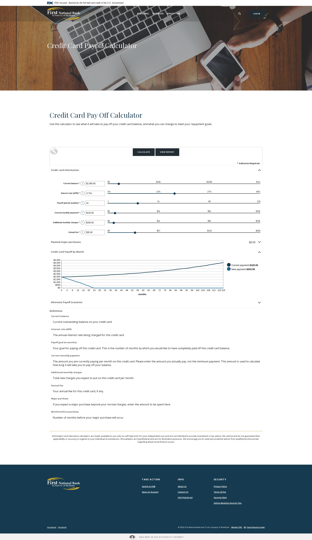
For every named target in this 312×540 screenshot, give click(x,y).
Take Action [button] (151, 479)
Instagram (51, 527)
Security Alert (220, 497)
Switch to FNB (148, 486)
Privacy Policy (220, 486)
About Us (182, 486)
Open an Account (150, 492)
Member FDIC (236, 527)
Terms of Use (220, 492)
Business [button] (158, 13)
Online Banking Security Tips (228, 503)
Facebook (62, 527)
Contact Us (183, 492)
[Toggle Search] (239, 13)
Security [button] (220, 479)
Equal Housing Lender (256, 527)
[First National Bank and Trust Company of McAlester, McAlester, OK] (63, 13)
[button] (156, 170)
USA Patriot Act (185, 497)
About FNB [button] (173, 13)
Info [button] (181, 479)
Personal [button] (143, 13)
